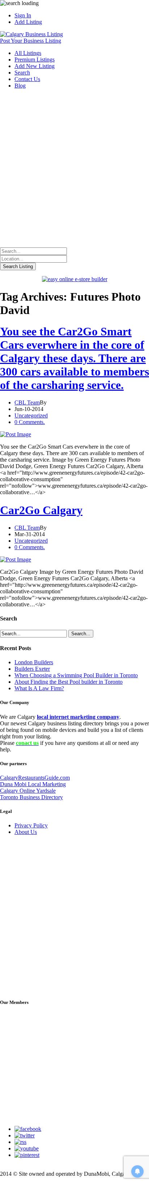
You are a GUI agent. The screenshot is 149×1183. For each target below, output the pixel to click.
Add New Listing (34, 66)
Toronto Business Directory (31, 797)
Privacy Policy (31, 825)
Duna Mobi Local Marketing (33, 784)
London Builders (33, 662)
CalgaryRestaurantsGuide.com (35, 778)
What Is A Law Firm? (39, 688)
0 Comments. (29, 422)
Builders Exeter (32, 669)
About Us (25, 832)
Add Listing (28, 22)
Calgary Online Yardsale (28, 791)
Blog (20, 85)
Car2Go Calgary (41, 510)
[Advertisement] (74, 169)
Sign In (22, 15)
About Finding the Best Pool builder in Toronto (68, 682)
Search (22, 72)
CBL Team (27, 402)
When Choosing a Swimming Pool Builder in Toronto (76, 675)
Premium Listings (34, 59)
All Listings (27, 53)
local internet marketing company (78, 717)
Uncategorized (31, 415)
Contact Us (27, 79)
